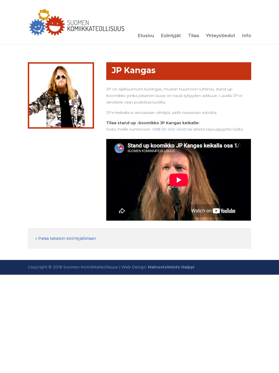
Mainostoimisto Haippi (171, 267)
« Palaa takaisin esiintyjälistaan (65, 238)
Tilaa (193, 36)
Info (246, 36)
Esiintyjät (171, 36)
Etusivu (146, 36)
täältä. (238, 129)
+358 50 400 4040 (169, 129)
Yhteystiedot (220, 36)
